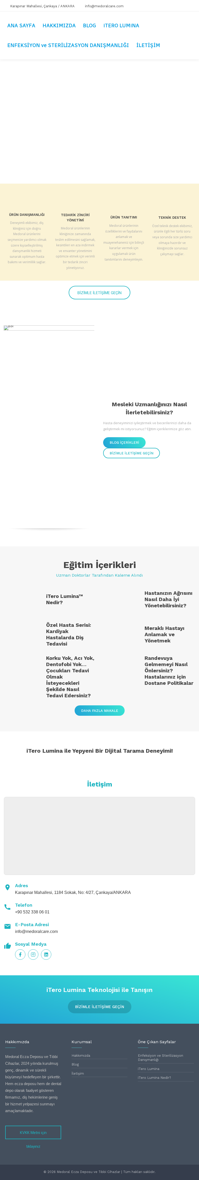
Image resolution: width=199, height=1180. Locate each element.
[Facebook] (168, 5)
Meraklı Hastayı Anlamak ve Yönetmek (164, 634)
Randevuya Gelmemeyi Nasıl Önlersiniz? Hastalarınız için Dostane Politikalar (169, 670)
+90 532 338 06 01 (32, 912)
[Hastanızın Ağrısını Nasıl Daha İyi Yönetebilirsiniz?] (120, 600)
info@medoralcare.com (36, 931)
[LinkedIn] (46, 954)
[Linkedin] (191, 5)
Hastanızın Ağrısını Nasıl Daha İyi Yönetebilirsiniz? (169, 599)
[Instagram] (179, 5)
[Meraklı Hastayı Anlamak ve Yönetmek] (120, 635)
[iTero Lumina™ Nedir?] (22, 600)
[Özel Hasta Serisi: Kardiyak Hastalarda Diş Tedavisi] (22, 635)
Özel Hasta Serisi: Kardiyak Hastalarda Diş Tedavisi (68, 634)
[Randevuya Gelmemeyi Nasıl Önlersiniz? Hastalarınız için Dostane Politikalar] (120, 671)
